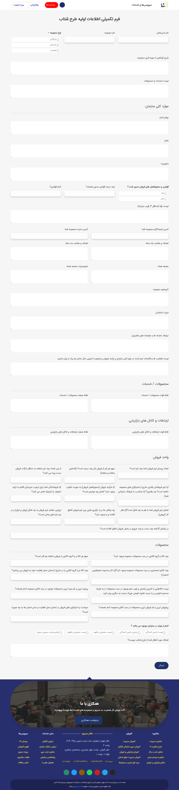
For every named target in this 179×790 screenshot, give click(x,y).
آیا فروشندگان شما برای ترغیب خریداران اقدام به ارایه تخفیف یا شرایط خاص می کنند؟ (37, 489)
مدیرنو (78, 786)
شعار (166, 141)
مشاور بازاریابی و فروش (156, 762)
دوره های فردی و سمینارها (129, 762)
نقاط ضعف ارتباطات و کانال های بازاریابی (69, 432)
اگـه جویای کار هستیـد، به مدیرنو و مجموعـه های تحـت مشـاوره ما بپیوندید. (89, 710)
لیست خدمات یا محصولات (156, 81)
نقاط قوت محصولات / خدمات (155, 395)
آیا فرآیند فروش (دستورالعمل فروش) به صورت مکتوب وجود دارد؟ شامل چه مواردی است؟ (90, 489)
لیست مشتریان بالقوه (103, 632)
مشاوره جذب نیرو (48, 752)
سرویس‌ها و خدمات (142, 5)
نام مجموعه (109, 33)
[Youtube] (97, 772)
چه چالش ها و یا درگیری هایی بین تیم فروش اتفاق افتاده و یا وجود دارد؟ (91, 512)
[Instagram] (112, 772)
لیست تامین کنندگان (154, 632)
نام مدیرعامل (163, 33)
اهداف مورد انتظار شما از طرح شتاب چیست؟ (148, 640)
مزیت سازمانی (162, 313)
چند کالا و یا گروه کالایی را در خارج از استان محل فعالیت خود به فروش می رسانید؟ (50, 570)
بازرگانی (53, 39)
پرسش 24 (23, 741)
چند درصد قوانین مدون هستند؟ (100, 187)
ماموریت (165, 164)
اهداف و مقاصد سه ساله (76, 243)
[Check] (66, 772)
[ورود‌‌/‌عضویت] (26, 5)
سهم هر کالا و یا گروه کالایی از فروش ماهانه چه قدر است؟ (61, 556)
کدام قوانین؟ (55, 187)
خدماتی (53, 45)
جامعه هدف (163, 266)
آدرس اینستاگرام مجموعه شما (155, 229)
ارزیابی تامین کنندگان (129, 632)
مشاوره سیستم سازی (156, 757)
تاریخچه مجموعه (161, 289)
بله (163, 193)
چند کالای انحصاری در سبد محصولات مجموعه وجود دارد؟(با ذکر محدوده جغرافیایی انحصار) (130, 573)
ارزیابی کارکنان (48, 741)
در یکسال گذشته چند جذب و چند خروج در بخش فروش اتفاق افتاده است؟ (134, 529)
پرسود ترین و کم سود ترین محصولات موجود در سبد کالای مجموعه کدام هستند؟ (51, 589)
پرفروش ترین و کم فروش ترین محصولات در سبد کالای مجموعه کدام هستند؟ (134, 607)
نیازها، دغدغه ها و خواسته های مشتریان (150, 336)
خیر (162, 198)
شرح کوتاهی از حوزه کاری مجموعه (153, 58)
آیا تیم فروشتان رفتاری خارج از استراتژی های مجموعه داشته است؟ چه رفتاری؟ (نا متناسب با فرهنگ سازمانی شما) (143, 491)
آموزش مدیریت (129, 741)
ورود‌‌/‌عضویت (18, 5)
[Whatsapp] (89, 772)
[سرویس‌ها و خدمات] (156, 5)
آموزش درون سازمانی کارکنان (129, 746)
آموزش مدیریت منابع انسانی (129, 757)
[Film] (82, 772)
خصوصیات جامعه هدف (77, 266)
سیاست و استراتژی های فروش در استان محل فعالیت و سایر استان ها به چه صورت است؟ (49, 610)
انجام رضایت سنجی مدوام (48, 632)
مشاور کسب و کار (156, 752)
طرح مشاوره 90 (156, 746)
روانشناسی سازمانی (47, 757)
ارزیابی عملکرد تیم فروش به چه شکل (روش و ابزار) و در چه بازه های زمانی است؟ (36, 512)
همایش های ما (48, 762)
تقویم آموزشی (23, 746)
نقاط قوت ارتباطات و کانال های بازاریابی (150, 432)
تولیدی (53, 50)
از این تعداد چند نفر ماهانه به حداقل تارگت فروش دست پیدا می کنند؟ (38, 471)
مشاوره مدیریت (156, 741)
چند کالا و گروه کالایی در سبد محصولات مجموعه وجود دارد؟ (141, 556)
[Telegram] (105, 772)
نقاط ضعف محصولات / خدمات (73, 395)
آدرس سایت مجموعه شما (76, 229)
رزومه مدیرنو (23, 752)
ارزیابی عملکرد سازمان (47, 746)
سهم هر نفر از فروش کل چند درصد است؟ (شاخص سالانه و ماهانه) (92, 471)
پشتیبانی (34, 5)
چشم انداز (164, 118)
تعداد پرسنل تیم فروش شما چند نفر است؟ (149, 469)
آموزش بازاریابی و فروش (129, 752)
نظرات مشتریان (23, 757)
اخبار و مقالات (23, 762)
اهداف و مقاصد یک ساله (157, 243)
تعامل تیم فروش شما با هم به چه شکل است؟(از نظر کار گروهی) (145, 512)
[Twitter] (74, 772)
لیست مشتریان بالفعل (76, 632)
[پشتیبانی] (40, 5)
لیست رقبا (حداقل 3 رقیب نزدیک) (153, 206)
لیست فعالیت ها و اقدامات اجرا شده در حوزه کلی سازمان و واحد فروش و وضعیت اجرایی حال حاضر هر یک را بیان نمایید (113, 359)
